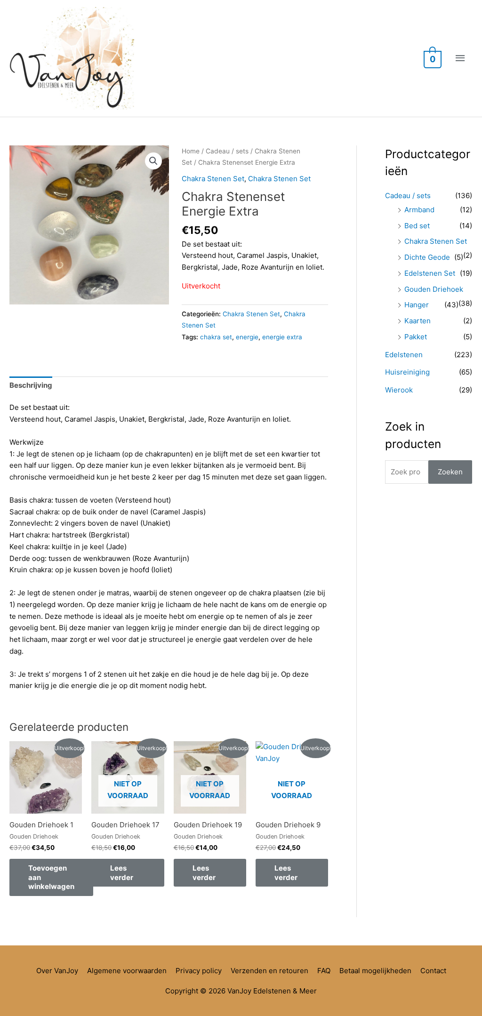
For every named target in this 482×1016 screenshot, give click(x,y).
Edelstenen (404, 354)
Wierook (399, 389)
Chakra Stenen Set (213, 178)
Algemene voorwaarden (127, 970)
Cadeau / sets (227, 151)
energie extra (282, 337)
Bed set (417, 225)
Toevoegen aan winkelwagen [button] (51, 877)
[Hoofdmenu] (461, 58)
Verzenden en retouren (269, 970)
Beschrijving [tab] (30, 385)
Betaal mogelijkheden (375, 970)
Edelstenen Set (429, 273)
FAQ (323, 970)
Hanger (416, 304)
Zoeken (450, 471)
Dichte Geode (427, 257)
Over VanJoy (57, 970)
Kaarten (417, 320)
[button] (153, 160)
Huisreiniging (407, 372)
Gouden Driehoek (433, 289)
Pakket (415, 336)
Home (191, 151)
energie (247, 337)
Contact (433, 970)
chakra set (216, 337)
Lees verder (121, 873)
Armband (419, 209)
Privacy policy (199, 970)
